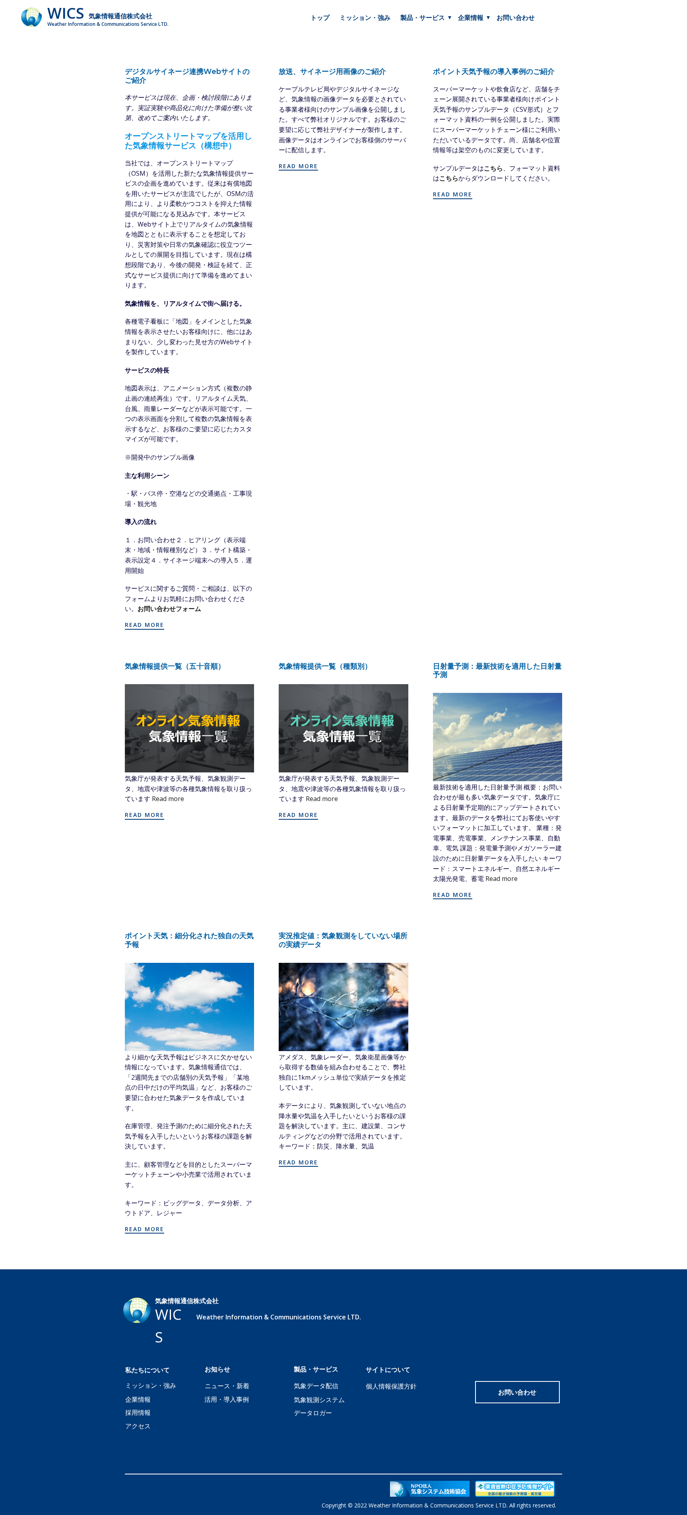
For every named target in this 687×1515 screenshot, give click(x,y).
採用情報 (138, 1412)
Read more (168, 798)
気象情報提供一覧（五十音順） (175, 666)
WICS (65, 12)
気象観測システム (319, 1399)
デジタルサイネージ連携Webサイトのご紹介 (187, 76)
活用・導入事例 (226, 1399)
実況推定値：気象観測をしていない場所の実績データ (343, 940)
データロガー (313, 1412)
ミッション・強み (365, 17)
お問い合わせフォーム (169, 608)
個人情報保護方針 (391, 1386)
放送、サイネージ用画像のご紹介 (332, 71)
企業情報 (138, 1399)
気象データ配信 (316, 1385)
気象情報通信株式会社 (120, 16)
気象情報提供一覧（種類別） (325, 666)
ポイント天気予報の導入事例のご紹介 (494, 71)
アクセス (138, 1426)
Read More (144, 625)
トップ (320, 17)
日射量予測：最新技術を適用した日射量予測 (497, 670)
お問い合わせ (516, 17)
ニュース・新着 (227, 1385)
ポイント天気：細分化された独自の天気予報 (189, 940)
